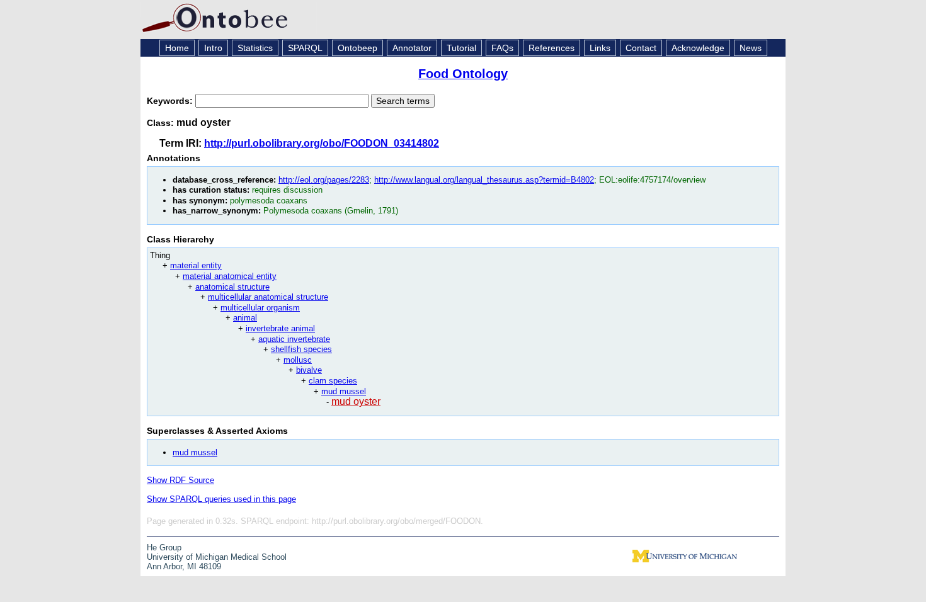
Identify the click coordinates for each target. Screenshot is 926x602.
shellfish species (301, 349)
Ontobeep (357, 48)
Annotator (412, 48)
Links (600, 48)
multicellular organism (260, 307)
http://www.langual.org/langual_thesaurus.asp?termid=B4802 (484, 180)
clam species (333, 380)
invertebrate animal (280, 328)
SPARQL (305, 48)
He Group (164, 547)
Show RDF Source (180, 480)
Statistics (255, 48)
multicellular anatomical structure (268, 297)
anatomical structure (232, 287)
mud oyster (355, 401)
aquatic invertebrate (294, 339)
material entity (196, 265)
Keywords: (171, 101)
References (551, 48)
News (751, 48)
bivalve (309, 370)
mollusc (297, 360)
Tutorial (461, 48)
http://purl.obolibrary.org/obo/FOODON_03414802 (321, 143)
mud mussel (343, 391)
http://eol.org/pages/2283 (323, 180)
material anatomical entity (230, 276)
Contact (641, 48)
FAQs (502, 48)
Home (177, 48)
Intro (213, 48)
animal (245, 317)
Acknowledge (698, 48)
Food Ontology (463, 74)
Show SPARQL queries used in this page (221, 499)
